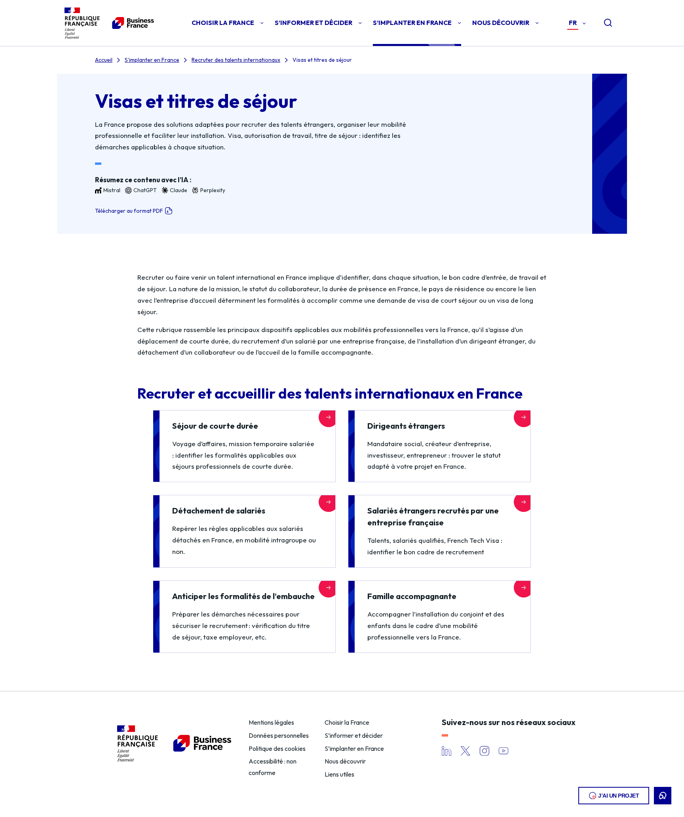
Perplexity (212, 190)
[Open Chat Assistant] (662, 795)
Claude (178, 190)
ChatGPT (145, 190)
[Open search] (602, 23)
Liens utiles (339, 774)
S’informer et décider (354, 735)
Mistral (111, 190)
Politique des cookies (277, 748)
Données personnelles (279, 735)
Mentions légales (271, 722)
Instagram (484, 751)
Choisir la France (347, 722)
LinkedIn (446, 751)
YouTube (503, 751)
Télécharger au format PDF (129, 210)
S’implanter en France (354, 748)
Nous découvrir (345, 761)
